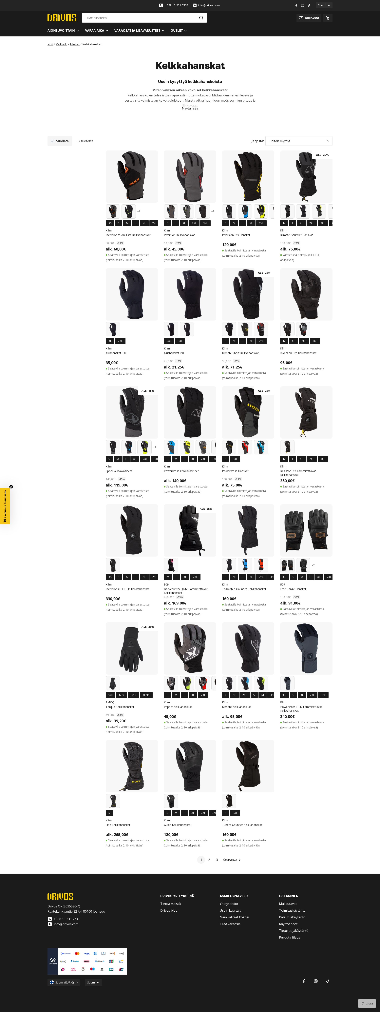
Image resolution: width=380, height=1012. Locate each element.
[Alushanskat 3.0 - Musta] (113, 329)
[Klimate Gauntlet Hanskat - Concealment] (303, 211)
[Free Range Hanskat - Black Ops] (303, 565)
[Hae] (201, 17)
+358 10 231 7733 (176, 5)
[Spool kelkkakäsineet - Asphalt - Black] (113, 447)
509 (166, 584)
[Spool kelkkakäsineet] (132, 412)
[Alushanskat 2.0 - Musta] (187, 329)
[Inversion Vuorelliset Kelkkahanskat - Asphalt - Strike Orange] (113, 211)
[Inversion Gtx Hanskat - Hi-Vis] (261, 211)
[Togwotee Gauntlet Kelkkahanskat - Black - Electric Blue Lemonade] (245, 565)
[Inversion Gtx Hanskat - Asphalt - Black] (229, 211)
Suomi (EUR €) (64, 982)
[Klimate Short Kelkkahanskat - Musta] (245, 329)
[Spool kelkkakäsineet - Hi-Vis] (144, 447)
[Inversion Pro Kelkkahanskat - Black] (287, 329)
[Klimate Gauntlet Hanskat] (306, 176)
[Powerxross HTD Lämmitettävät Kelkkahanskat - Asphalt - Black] (287, 683)
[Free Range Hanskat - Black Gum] (287, 565)
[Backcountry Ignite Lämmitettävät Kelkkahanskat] (190, 530)
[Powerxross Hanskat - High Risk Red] (245, 447)
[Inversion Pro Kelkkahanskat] (306, 294)
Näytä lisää (190, 108)
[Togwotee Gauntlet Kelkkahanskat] (248, 530)
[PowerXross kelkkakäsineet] (190, 412)
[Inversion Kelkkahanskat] (190, 176)
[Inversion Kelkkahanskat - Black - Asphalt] (203, 211)
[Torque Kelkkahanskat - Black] (113, 683)
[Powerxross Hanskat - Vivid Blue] (261, 447)
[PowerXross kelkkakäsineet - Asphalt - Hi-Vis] (187, 447)
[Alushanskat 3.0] (132, 294)
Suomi (322, 5)
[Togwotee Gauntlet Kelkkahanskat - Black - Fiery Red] (261, 565)
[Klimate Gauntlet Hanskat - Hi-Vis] (319, 211)
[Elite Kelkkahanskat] (132, 766)
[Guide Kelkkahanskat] (190, 766)
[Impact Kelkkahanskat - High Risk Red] (203, 683)
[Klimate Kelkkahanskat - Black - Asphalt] (229, 683)
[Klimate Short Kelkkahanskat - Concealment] (229, 329)
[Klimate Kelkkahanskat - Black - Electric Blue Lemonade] (245, 683)
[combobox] (144, 18)
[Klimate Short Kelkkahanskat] (248, 294)
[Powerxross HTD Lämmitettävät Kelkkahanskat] (306, 648)
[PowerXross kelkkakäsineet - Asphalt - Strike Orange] (203, 447)
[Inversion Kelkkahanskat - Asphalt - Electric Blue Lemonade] (171, 211)
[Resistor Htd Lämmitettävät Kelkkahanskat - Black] (287, 447)
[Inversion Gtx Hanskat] (248, 176)
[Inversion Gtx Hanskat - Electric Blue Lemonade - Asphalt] (245, 211)
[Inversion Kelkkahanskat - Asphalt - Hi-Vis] (187, 211)
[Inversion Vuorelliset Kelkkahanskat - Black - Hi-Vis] (129, 211)
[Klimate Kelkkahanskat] (248, 648)
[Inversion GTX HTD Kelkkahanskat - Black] (113, 565)
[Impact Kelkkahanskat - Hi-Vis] (187, 683)
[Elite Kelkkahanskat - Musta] (113, 801)
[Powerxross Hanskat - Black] (229, 447)
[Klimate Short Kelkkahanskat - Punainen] (261, 329)
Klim (109, 230)
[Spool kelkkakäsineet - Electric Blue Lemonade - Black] (129, 447)
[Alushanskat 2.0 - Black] (171, 329)
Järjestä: (258, 141)
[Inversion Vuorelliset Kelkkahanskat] (132, 176)
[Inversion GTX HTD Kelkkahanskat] (132, 530)
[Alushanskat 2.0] (190, 294)
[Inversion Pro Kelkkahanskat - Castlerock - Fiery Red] (303, 329)
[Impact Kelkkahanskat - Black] (171, 683)
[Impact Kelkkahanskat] (190, 648)
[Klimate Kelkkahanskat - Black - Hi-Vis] (261, 683)
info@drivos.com (209, 5)
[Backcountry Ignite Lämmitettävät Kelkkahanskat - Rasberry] (171, 565)
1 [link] (201, 860)
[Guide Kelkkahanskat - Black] (171, 801)
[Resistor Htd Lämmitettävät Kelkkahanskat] (306, 412)
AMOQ (110, 702)
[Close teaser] (11, 487)
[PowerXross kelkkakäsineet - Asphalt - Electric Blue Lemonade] (171, 447)
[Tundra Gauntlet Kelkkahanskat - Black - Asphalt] (229, 801)
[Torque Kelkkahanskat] (132, 648)
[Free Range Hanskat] (306, 530)
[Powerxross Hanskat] (248, 412)
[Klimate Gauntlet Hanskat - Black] (287, 211)
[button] (5, 506)
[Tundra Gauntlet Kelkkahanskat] (248, 766)
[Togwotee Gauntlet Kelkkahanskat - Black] (229, 565)
